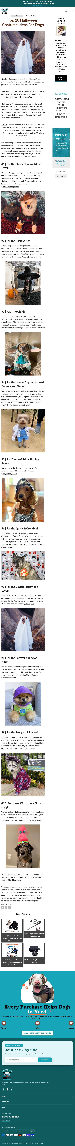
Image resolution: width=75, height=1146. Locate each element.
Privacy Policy (6, 1143)
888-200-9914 (6, 1120)
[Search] (66, 10)
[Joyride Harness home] (4, 11)
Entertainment (62, 99)
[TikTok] (11, 1089)
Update (32, 1131)
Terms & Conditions (17, 1143)
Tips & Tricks (61, 117)
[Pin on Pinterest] (9, 907)
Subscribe (61, 176)
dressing (15, 874)
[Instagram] (3, 1089)
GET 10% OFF (44, 1059)
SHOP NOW (37, 5)
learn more (61, 78)
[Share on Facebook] (6, 907)
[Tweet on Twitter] (2, 907)
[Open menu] (71, 11)
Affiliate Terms (29, 1143)
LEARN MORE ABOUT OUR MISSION (37, 1033)
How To (61, 114)
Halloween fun (26, 97)
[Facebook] (7, 1089)
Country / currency (8, 1131)
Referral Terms (39, 1143)
